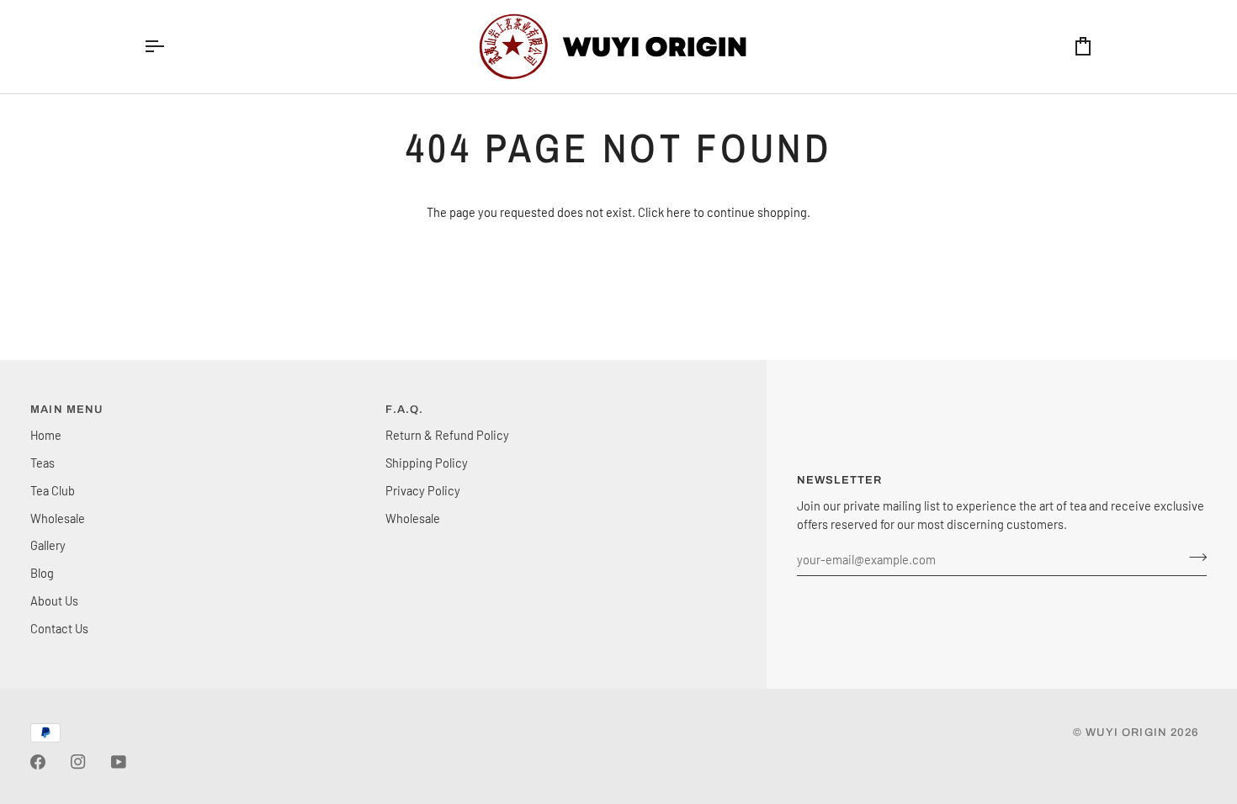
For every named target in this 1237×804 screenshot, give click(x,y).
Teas (42, 462)
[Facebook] (37, 762)
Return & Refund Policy (447, 434)
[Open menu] (169, 46)
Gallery (48, 545)
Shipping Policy (426, 462)
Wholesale (57, 518)
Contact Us (59, 628)
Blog (42, 572)
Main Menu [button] (67, 409)
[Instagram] (78, 762)
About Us (54, 600)
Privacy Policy (422, 490)
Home (45, 434)
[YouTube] (118, 762)
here (678, 212)
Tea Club (52, 490)
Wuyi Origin (1126, 732)
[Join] (1193, 557)
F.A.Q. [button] (404, 409)
